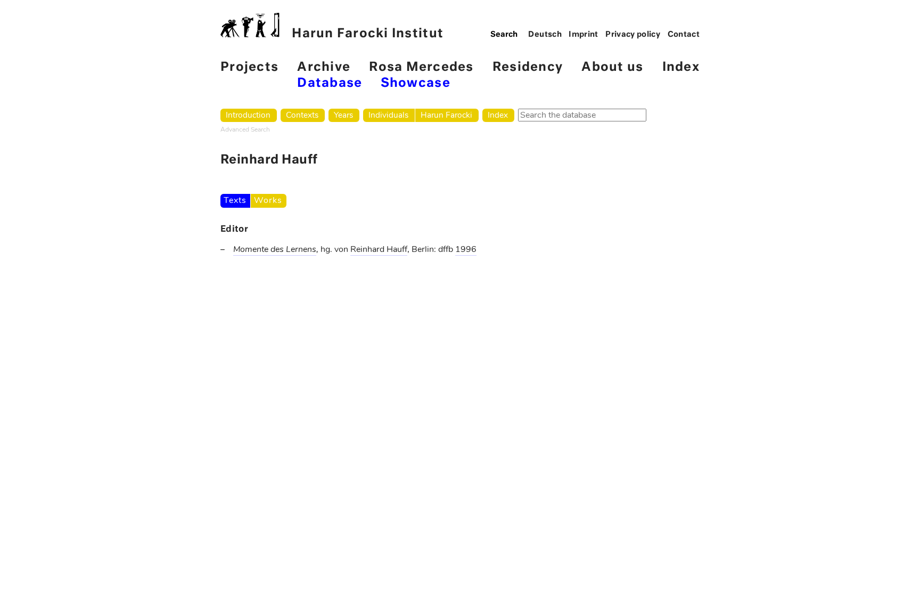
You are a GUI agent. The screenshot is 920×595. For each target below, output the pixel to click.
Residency (527, 67)
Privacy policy (632, 34)
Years (343, 114)
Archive (323, 67)
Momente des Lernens (274, 249)
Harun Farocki (446, 114)
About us (612, 67)
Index (681, 67)
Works (268, 200)
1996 (466, 249)
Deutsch (545, 34)
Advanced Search (245, 129)
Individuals (388, 114)
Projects (249, 67)
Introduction (248, 114)
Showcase (415, 83)
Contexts (302, 114)
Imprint (583, 34)
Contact (684, 34)
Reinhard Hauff (378, 249)
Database (329, 83)
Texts (235, 200)
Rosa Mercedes (421, 67)
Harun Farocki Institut (367, 34)
